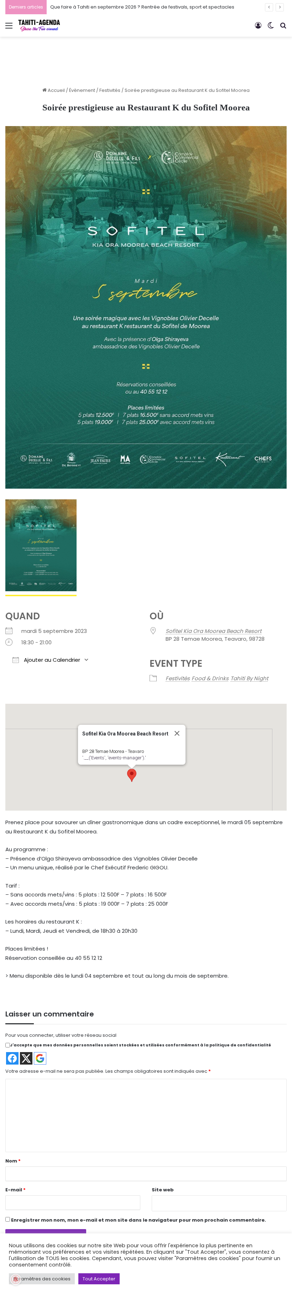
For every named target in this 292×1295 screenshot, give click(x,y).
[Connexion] (258, 28)
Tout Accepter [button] (99, 1278)
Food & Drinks (210, 678)
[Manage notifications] (15, 1279)
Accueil (56, 90)
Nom (13, 1161)
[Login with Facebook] (12, 1058)
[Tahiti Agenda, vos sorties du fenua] (39, 25)
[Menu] (8, 28)
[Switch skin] (270, 28)
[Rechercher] (283, 28)
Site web (163, 1189)
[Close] (177, 733)
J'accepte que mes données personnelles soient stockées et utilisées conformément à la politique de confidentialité (140, 1045)
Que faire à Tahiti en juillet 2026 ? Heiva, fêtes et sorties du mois (123, 7)
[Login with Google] (40, 1058)
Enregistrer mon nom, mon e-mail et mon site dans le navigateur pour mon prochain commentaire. (138, 1220)
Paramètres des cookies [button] (42, 1278)
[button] (131, 775)
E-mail (15, 1189)
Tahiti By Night (249, 678)
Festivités (109, 90)
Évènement (82, 90)
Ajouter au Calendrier (51, 660)
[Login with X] (26, 1058)
